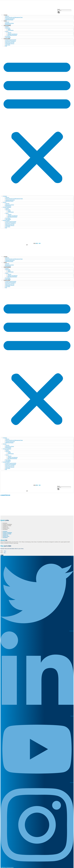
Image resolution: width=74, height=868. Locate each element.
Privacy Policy (6, 528)
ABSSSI (9, 32)
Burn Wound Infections (12, 35)
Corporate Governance (10, 18)
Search (58, 9)
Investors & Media (7, 525)
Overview (7, 22)
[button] (37, 121)
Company (5, 14)
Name (1, 551)
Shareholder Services (9, 43)
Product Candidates (7, 524)
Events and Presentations (10, 41)
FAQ (6, 45)
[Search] (58, 12)
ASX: (35, 243)
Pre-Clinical (7, 36)
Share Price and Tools (9, 42)
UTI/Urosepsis (10, 30)
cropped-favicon (5, 495)
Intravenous (7, 27)
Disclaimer (5, 529)
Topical (6, 31)
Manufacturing (8, 24)
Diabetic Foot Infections (12, 34)
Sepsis (9, 29)
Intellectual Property (9, 19)
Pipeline (7, 26)
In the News (7, 44)
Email (1, 552)
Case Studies (8, 37)
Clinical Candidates (7, 25)
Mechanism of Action (9, 23)
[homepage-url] (5, 8)
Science (5, 20)
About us (7, 16)
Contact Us (5, 526)
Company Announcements (10, 39)
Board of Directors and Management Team (14, 17)
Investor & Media (7, 38)
